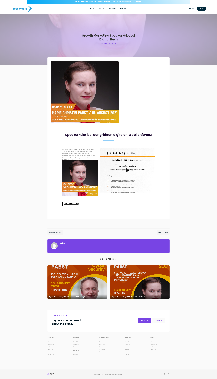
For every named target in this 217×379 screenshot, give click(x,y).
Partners (49, 347)
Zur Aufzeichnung (71, 204)
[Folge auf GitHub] (164, 374)
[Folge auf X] (161, 374)
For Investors (51, 352)
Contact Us (50, 354)
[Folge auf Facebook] (158, 374)
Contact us (158, 320)
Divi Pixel (101, 374)
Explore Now (144, 320)
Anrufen (191, 9)
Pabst (106, 43)
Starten (201, 9)
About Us (50, 342)
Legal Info (50, 349)
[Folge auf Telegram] (168, 374)
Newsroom (50, 344)
